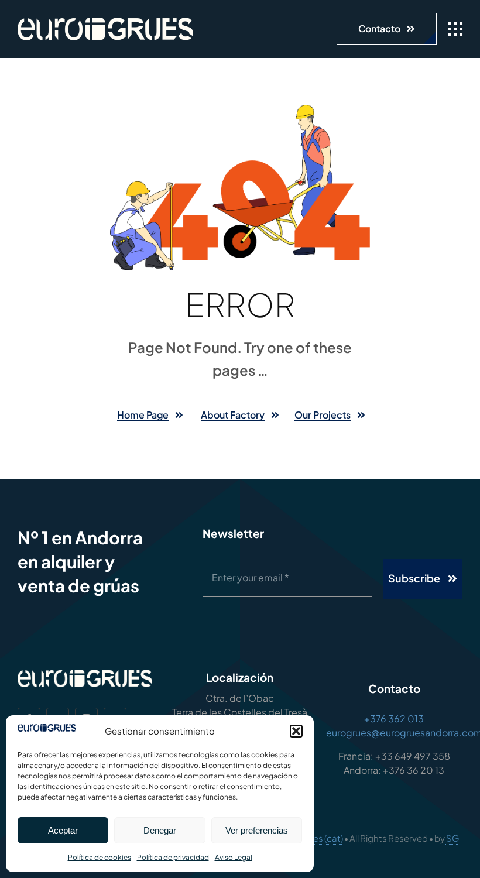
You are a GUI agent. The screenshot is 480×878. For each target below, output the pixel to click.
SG (452, 837)
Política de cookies (99, 857)
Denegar (159, 830)
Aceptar (63, 830)
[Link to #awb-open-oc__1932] (455, 29)
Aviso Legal (233, 857)
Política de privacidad (173, 857)
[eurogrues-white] (105, 22)
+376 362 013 (394, 718)
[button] (296, 731)
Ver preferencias (256, 830)
